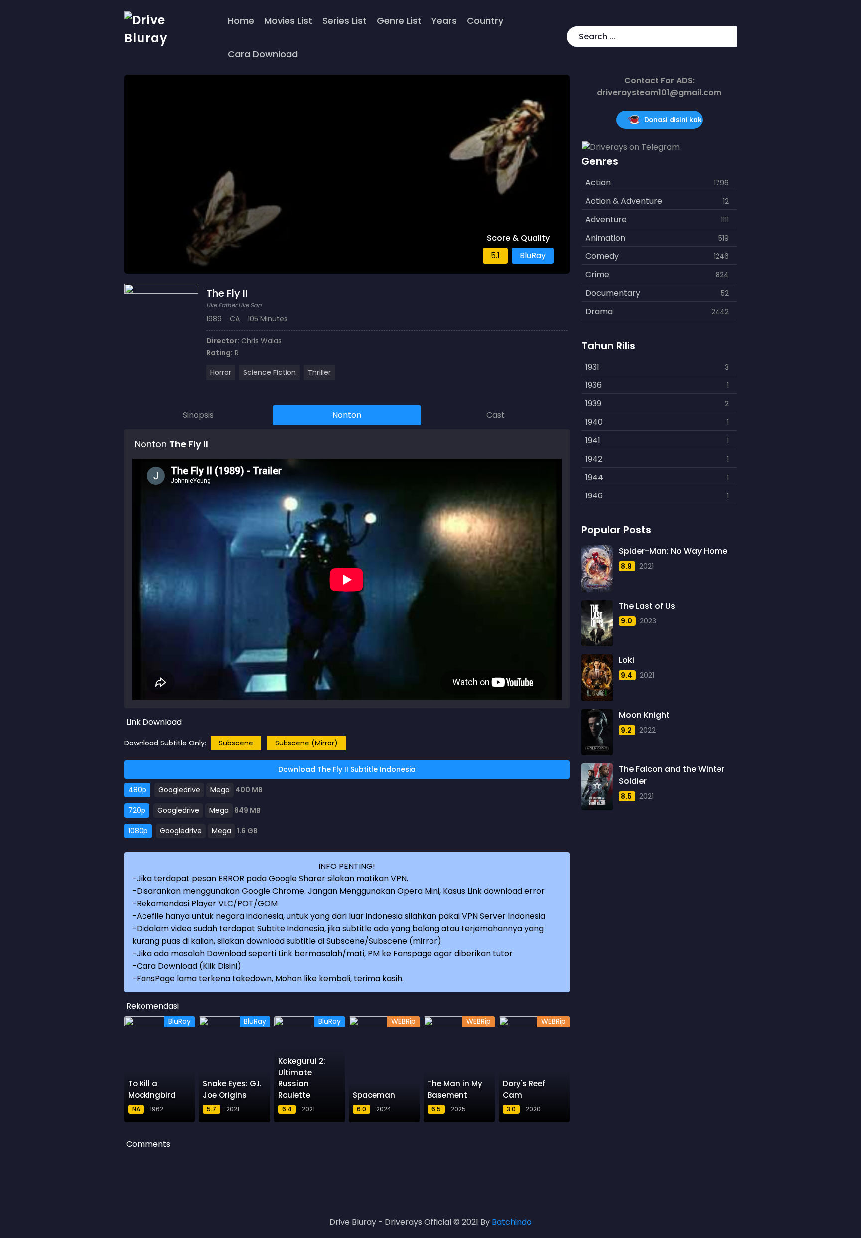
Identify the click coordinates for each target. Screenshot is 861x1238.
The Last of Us (647, 606)
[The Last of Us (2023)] (596, 623)
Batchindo (512, 1222)
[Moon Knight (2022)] (596, 732)
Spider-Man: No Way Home (673, 551)
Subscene (236, 743)
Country (485, 20)
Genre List (399, 20)
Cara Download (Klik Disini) (189, 966)
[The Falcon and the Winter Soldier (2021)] (596, 786)
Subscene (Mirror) (306, 743)
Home (241, 20)
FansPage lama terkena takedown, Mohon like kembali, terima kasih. (270, 978)
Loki (626, 660)
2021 (646, 566)
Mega (220, 790)
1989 (214, 319)
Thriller (319, 372)
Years (444, 20)
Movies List (288, 20)
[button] (727, 36)
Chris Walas (261, 341)
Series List (344, 20)
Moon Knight (644, 715)
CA (235, 319)
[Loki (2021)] (596, 677)
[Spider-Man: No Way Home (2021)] (596, 568)
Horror (220, 372)
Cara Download (263, 54)
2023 (648, 621)
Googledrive (179, 790)
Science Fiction (269, 372)
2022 (647, 730)
